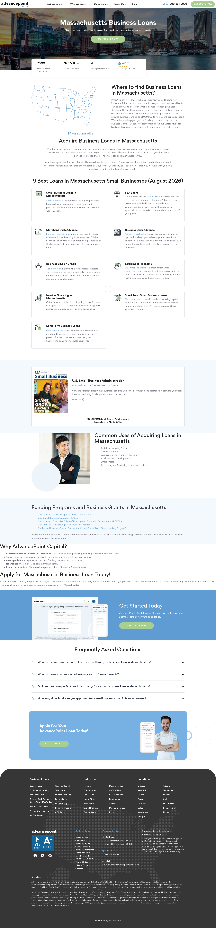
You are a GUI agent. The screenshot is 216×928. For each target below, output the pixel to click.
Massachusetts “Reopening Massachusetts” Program (64, 525)
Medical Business (117, 808)
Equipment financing (135, 268)
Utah (165, 799)
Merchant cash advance (58, 234)
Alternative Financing (39, 811)
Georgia (141, 817)
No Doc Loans (36, 815)
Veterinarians (89, 804)
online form (169, 582)
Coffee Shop (115, 790)
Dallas (140, 808)
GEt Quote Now (54, 744)
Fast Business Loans (39, 807)
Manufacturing (116, 786)
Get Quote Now (108, 39)
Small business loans (56, 201)
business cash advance (138, 234)
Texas (140, 799)
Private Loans (61, 799)
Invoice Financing (63, 795)
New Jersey (143, 812)
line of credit (54, 269)
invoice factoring (86, 306)
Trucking (87, 786)
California (142, 804)
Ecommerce (114, 799)
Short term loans (133, 299)
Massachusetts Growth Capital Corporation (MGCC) (64, 515)
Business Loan (36, 786)
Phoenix (166, 795)
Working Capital (62, 786)
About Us (119, 4)
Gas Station (89, 795)
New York (142, 790)
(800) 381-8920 (112, 855)
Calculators (100, 4)
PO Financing (61, 804)
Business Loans (54, 4)
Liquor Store (89, 799)
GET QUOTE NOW (203, 4)
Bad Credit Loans (37, 795)
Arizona (166, 786)
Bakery (112, 812)
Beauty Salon (90, 812)
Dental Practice (91, 808)
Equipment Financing (39, 790)
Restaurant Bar (116, 795)
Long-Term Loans (63, 808)
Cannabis (113, 804)
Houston (167, 812)
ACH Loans (60, 812)
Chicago (141, 786)
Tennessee (168, 790)
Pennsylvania (169, 808)
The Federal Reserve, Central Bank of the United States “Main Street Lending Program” (82, 528)
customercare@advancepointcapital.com (121, 865)
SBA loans (152, 197)
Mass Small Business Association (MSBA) (58, 518)
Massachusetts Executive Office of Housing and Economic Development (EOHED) (80, 522)
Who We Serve (78, 4)
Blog (134, 4)
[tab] (108, 662)
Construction (90, 790)
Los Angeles (168, 804)
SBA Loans (60, 790)
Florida (141, 795)
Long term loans (54, 331)
